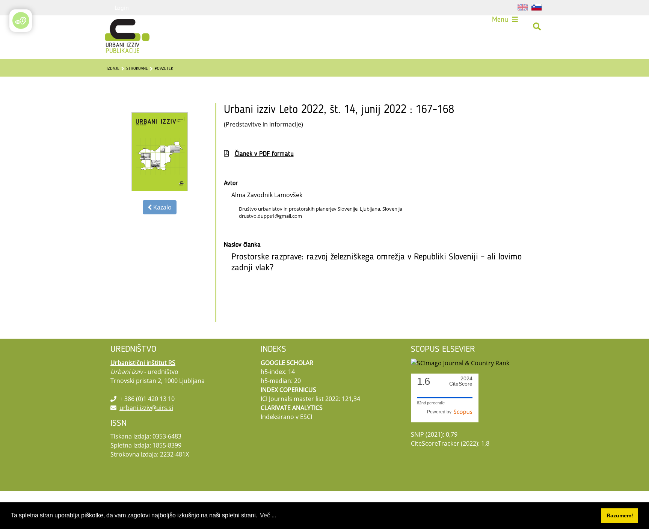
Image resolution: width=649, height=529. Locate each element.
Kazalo (162, 207)
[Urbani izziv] (117, 26)
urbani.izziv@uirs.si (146, 408)
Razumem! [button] (620, 515)
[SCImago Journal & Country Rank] (460, 363)
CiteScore (460, 381)
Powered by (440, 411)
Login (122, 7)
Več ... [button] (268, 515)
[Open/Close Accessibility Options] (20, 20)
